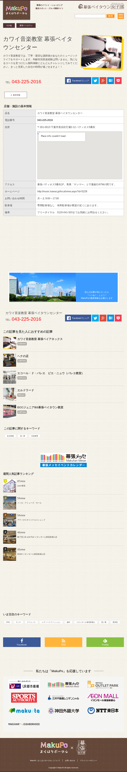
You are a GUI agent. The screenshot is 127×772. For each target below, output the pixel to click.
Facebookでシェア (80, 81)
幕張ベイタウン (26, 25)
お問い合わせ (70, 760)
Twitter (95, 80)
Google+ (103, 80)
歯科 (68, 622)
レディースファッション (51, 622)
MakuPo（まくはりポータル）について (45, 760)
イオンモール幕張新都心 (85, 622)
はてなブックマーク (110, 80)
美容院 (115, 622)
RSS (63, 644)
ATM (8, 622)
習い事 (22, 436)
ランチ (18, 622)
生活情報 (10, 436)
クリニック (31, 622)
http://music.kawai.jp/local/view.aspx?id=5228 (62, 191)
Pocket (118, 80)
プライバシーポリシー (88, 760)
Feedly (105, 644)
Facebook (22, 644)
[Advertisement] (63, 244)
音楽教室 (34, 436)
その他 (9, 25)
